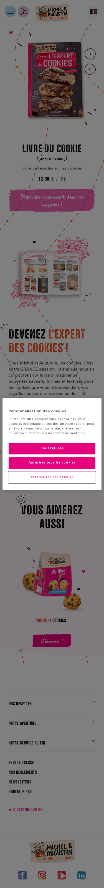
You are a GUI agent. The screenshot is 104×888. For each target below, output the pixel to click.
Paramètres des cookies (52, 477)
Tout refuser (52, 448)
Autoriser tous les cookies (52, 462)
